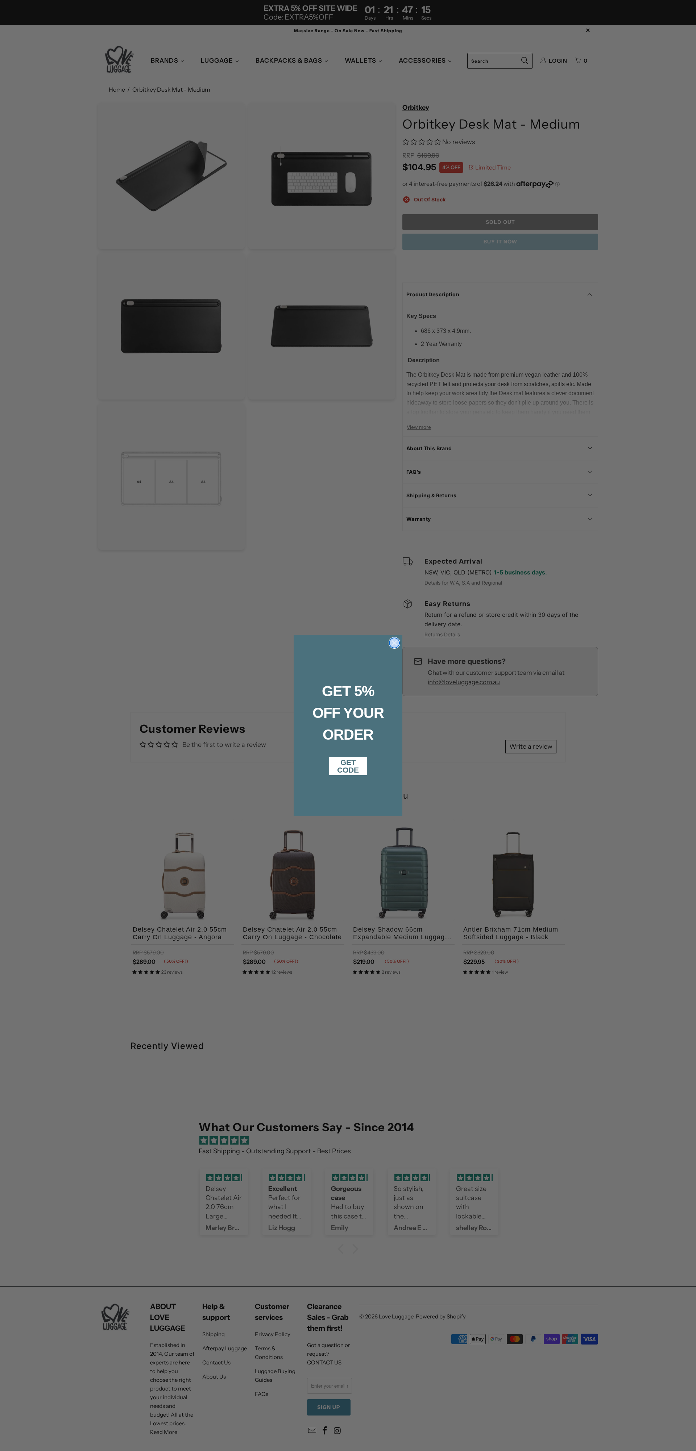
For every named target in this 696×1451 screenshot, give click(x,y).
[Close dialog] (394, 643)
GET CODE (348, 766)
